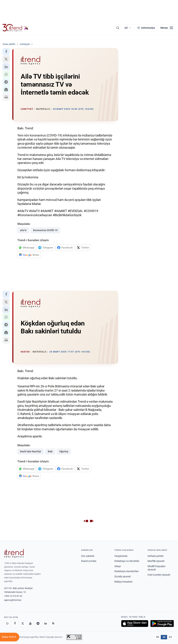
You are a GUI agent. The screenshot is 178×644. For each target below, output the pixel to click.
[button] (6, 51)
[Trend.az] (15, 28)
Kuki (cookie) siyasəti (159, 574)
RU (170, 637)
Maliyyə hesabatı (123, 581)
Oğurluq (63, 451)
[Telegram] (38, 623)
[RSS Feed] (53, 623)
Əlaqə (117, 566)
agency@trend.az (12, 600)
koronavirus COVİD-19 (45, 230)
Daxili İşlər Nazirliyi (30, 451)
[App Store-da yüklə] (134, 623)
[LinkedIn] (45, 623)
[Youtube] (30, 623)
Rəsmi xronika (88, 561)
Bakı (50, 451)
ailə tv (23, 230)
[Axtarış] (117, 27)
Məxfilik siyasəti (156, 561)
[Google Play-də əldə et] (162, 623)
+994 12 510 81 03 (13, 596)
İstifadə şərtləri (156, 556)
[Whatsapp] (7, 623)
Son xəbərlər (87, 556)
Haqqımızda (120, 556)
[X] (22, 623)
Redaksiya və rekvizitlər (126, 561)
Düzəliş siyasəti (122, 576)
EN (157, 637)
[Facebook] (15, 623)
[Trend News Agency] (14, 553)
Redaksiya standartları (126, 571)
